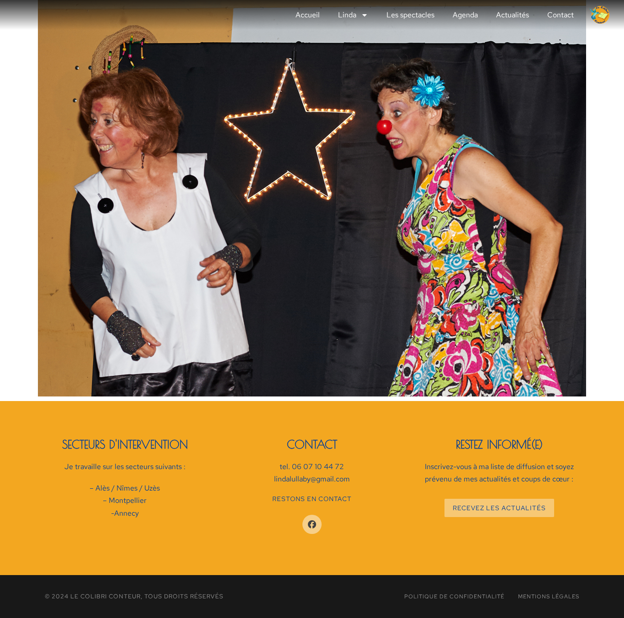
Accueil (308, 15)
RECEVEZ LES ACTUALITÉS (499, 508)
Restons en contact (312, 499)
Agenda (465, 15)
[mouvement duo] (312, 198)
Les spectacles (410, 15)
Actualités (512, 15)
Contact (560, 15)
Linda (347, 15)
